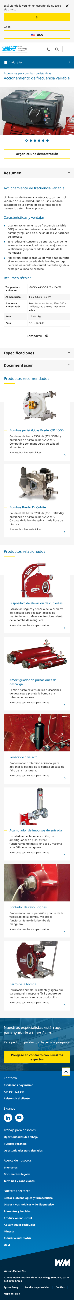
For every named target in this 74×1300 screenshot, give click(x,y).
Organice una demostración (37, 154)
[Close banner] (67, 6)
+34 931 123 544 (14, 1091)
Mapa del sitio (12, 1293)
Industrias (16, 62)
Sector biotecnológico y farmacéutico (28, 1198)
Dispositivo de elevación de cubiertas (36, 603)
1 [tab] (26, 140)
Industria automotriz (17, 1238)
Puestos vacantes (15, 1143)
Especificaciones (19, 353)
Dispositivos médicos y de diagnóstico (29, 1204)
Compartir (34, 336)
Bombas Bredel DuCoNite (27, 507)
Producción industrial (18, 1218)
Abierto (57, 49)
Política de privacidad (37, 1287)
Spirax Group (11, 1287)
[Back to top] (66, 1072)
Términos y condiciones (19, 1181)
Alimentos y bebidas (17, 1211)
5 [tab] (43, 140)
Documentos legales (17, 1174)
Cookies (60, 1287)
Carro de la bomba (22, 984)
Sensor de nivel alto (23, 757)
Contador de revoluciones (28, 907)
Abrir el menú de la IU (68, 49)
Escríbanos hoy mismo (18, 1085)
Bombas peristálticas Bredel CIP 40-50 (36, 430)
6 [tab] (47, 140)
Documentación (19, 365)
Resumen (12, 172)
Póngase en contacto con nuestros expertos (37, 1057)
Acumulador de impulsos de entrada (35, 830)
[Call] (48, 49)
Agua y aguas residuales (19, 1224)
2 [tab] (30, 140)
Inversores (11, 1167)
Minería (9, 1231)
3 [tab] (35, 140)
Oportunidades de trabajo (21, 1137)
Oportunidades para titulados (23, 1150)
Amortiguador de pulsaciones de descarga (33, 682)
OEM (7, 1245)
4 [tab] (39, 140)
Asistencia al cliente (17, 1098)
